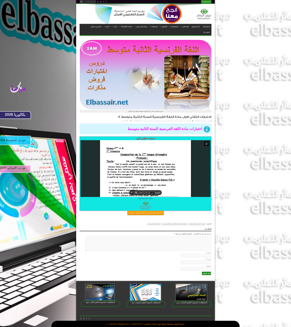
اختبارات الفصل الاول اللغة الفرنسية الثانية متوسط (175, 223)
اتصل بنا (206, 32)
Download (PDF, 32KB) (145, 198)
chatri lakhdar (198, 121)
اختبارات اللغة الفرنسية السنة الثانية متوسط (145, 213)
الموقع (209, 266)
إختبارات (187, 121)
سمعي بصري (96, 27)
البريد (209, 259)
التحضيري (196, 27)
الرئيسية (206, 27)
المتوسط (163, 121)
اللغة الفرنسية (169, 121)
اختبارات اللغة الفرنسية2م (154, 223)
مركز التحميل (146, 121)
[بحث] (81, 1)
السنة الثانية (182, 121)
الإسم (209, 253)
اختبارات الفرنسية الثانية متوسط (197, 223)
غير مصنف (152, 121)
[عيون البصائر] (204, 18)
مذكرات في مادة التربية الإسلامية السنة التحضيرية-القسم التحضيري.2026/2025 (177, 1)
